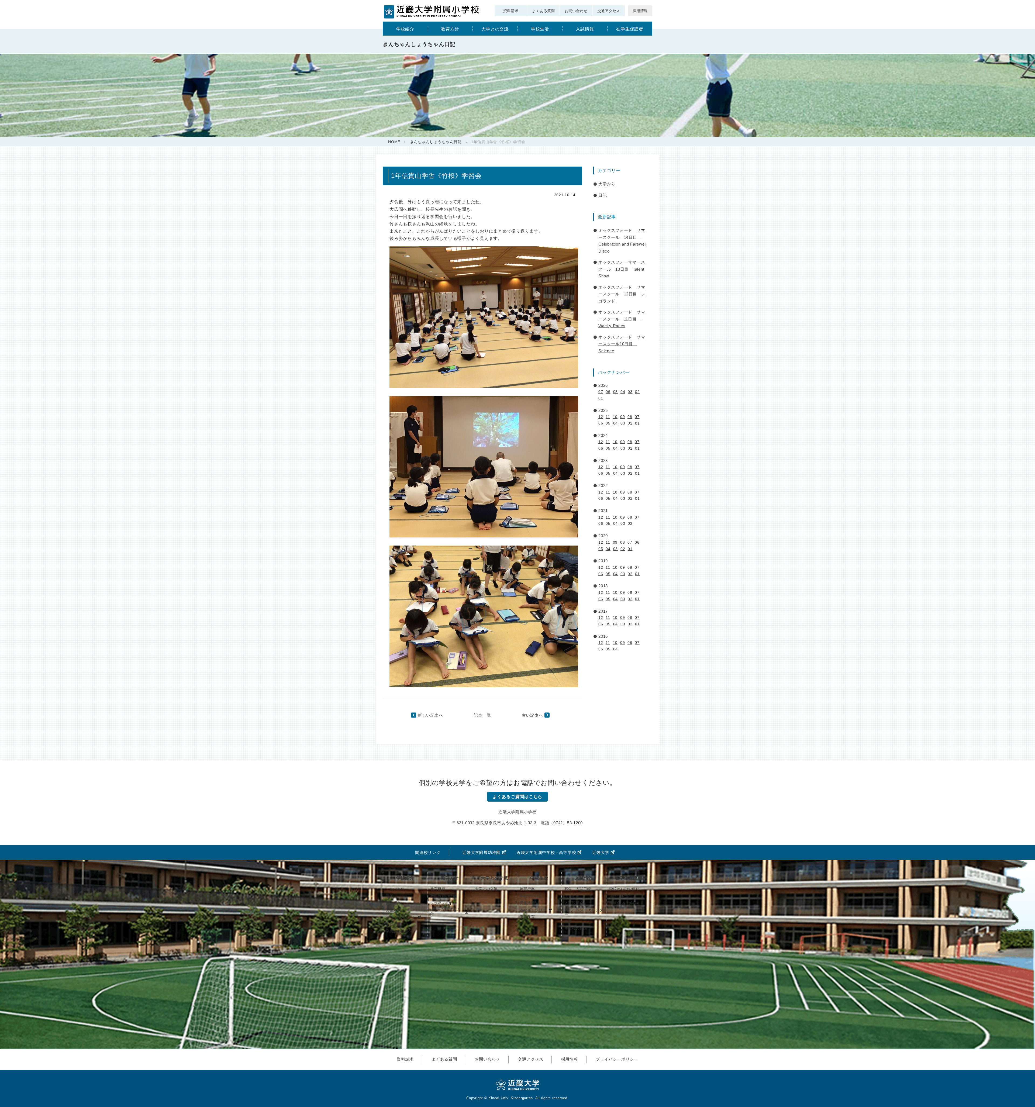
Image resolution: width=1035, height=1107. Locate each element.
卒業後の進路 (575, 928)
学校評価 (393, 924)
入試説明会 (573, 903)
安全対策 (393, 910)
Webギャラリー (533, 910)
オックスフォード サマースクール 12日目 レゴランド (622, 294)
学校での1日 (530, 896)
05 (615, 391)
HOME (394, 142)
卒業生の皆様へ (399, 931)
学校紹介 (405, 29)
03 (630, 391)
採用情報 (640, 11)
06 (608, 391)
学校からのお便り (624, 889)
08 (629, 417)
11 (608, 417)
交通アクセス (608, 11)
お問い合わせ (576, 11)
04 (622, 391)
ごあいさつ (395, 889)
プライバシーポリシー (617, 1059)
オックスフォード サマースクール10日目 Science (621, 344)
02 (637, 391)
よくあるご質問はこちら (517, 796)
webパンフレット (400, 917)
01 (600, 398)
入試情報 (585, 29)
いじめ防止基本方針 (445, 912)
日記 (602, 195)
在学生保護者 (629, 29)
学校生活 (540, 29)
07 (600, 391)
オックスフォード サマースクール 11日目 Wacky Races (621, 319)
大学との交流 (495, 29)
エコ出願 (571, 896)
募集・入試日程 (577, 889)
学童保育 (527, 917)
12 (600, 417)
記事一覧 (482, 715)
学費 (568, 921)
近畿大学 (600, 852)
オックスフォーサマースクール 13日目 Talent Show (621, 269)
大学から (606, 184)
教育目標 (437, 889)
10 (615, 417)
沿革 (389, 896)
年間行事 (527, 889)
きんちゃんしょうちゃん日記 (436, 142)
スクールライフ (622, 896)
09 (622, 417)
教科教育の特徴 (443, 896)
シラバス (437, 903)
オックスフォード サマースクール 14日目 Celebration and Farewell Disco (622, 240)
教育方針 (450, 29)
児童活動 (527, 903)
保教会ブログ (620, 903)
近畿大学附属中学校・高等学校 (546, 852)
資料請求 (510, 11)
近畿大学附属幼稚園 (481, 852)
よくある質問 (543, 11)
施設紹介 (393, 903)
